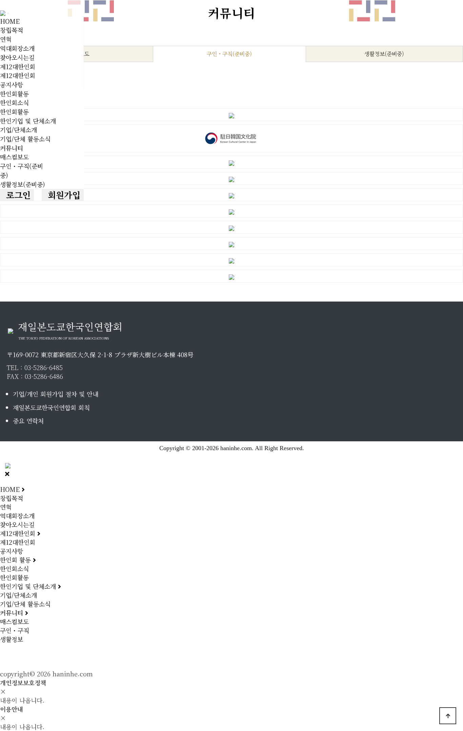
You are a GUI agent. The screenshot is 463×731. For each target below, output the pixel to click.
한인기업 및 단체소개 (28, 120)
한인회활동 (14, 93)
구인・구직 (14, 630)
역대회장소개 (17, 48)
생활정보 (11, 639)
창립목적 (11, 29)
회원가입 (62, 195)
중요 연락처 (28, 420)
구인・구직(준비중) (229, 54)
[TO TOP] (447, 715)
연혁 (6, 39)
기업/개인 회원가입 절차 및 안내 (55, 393)
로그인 (17, 195)
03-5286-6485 (43, 367)
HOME (10, 21)
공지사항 (11, 84)
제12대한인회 (17, 66)
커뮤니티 (11, 147)
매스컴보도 (14, 156)
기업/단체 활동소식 (25, 138)
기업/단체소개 (18, 129)
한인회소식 (14, 102)
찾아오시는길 (17, 57)
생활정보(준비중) (22, 184)
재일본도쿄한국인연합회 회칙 (51, 407)
